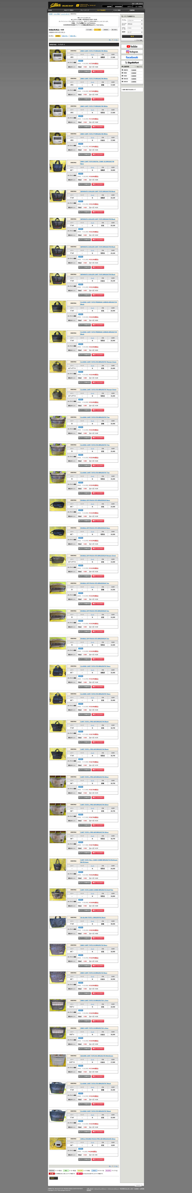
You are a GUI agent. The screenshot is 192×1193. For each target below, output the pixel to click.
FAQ (133, 3)
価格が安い (65, 36)
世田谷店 (125, 78)
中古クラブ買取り (71, 11)
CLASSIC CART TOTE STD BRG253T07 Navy (95, 666)
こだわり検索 (120, 11)
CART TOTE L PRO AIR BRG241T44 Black (94, 721)
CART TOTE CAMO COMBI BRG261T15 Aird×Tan (96, 890)
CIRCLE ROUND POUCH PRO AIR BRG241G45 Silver (97, 1139)
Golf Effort (73, 5)
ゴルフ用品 (57, 14)
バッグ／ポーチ (65, 14)
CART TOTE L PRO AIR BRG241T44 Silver (94, 777)
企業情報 (142, 1188)
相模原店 (125, 70)
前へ (110, 40)
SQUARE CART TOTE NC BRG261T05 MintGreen (96, 1056)
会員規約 (136, 1188)
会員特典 (107, 6)
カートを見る (138, 6)
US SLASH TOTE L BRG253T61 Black (93, 917)
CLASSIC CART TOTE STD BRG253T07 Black (95, 1083)
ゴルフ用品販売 (104, 11)
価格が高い (73, 36)
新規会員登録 (117, 6)
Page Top (138, 1185)
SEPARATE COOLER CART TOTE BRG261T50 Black (97, 191)
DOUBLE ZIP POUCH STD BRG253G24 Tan (94, 583)
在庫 (133, 70)
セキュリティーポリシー (100, 1188)
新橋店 (125, 73)
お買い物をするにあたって (132, 89)
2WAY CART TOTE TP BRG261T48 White (94, 51)
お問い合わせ (139, 3)
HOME (55, 11)
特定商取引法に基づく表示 (126, 1188)
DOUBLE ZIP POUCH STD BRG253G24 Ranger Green (98, 555)
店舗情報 (137, 11)
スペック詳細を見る (84, 71)
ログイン (127, 6)
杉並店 (125, 75)
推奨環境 (89, 1190)
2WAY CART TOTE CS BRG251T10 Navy (93, 945)
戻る (53, 1178)
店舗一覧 (138, 66)
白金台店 (125, 81)
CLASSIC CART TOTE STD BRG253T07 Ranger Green (98, 362)
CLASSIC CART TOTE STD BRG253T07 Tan (95, 417)
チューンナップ (88, 11)
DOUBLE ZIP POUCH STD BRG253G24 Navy (95, 500)
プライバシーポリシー (113, 1188)
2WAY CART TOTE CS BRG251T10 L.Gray (94, 1000)
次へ (117, 40)
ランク (92, 54)
